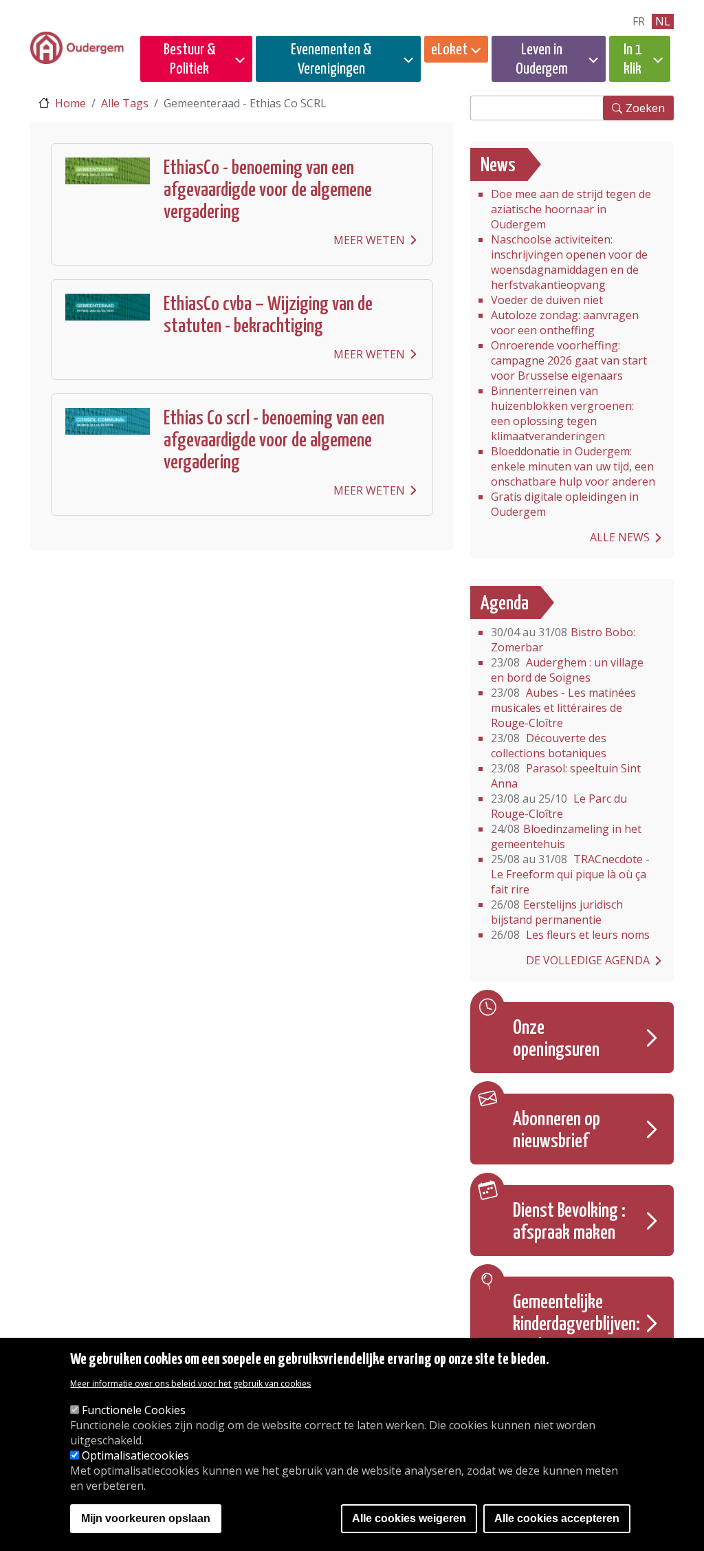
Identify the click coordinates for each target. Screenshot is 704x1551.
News (498, 165)
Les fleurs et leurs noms (570, 934)
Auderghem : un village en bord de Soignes (567, 670)
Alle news (620, 537)
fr (638, 21)
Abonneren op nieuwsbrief (556, 1130)
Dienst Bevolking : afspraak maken (569, 1222)
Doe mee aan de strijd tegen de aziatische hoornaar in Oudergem (571, 209)
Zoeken (645, 108)
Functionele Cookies (134, 1410)
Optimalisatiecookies (135, 1455)
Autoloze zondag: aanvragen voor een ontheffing (565, 322)
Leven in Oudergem (542, 59)
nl (662, 21)
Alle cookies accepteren (556, 1518)
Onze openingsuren (556, 1039)
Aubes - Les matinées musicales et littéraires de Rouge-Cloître (563, 707)
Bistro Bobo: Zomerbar (563, 640)
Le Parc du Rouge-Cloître (559, 806)
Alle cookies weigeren (409, 1518)
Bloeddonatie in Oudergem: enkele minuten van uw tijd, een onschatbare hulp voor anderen (573, 466)
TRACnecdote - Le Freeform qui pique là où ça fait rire (570, 874)
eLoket (449, 50)
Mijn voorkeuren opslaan (145, 1518)
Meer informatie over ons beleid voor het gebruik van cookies (190, 1383)
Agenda (505, 604)
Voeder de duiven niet (547, 299)
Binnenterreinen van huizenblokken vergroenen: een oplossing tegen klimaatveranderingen (562, 413)
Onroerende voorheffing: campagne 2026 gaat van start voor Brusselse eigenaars (569, 360)
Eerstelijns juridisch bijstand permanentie (557, 912)
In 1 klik (633, 59)
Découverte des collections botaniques (548, 745)
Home (70, 103)
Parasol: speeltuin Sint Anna (566, 776)
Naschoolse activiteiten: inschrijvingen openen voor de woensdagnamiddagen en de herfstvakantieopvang (569, 262)
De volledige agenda (588, 960)
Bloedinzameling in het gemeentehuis (566, 836)
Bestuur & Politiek (190, 59)
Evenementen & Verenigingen (331, 59)
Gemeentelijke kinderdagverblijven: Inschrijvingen (576, 1324)
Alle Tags (124, 103)
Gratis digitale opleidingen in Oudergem (565, 504)
